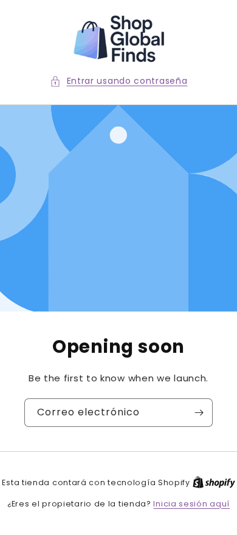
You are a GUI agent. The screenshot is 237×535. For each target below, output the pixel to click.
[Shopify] (214, 482)
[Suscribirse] (198, 412)
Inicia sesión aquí (191, 503)
